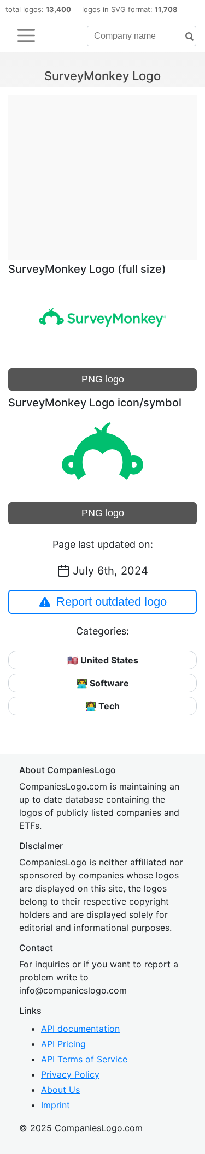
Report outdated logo (111, 601)
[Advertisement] (102, 171)
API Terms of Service (84, 1059)
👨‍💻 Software (103, 683)
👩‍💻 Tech (102, 706)
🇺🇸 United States (102, 660)
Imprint (55, 1104)
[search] (185, 37)
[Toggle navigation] (26, 35)
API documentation (80, 1028)
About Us (60, 1089)
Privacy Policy (70, 1074)
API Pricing (63, 1043)
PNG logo (102, 379)
